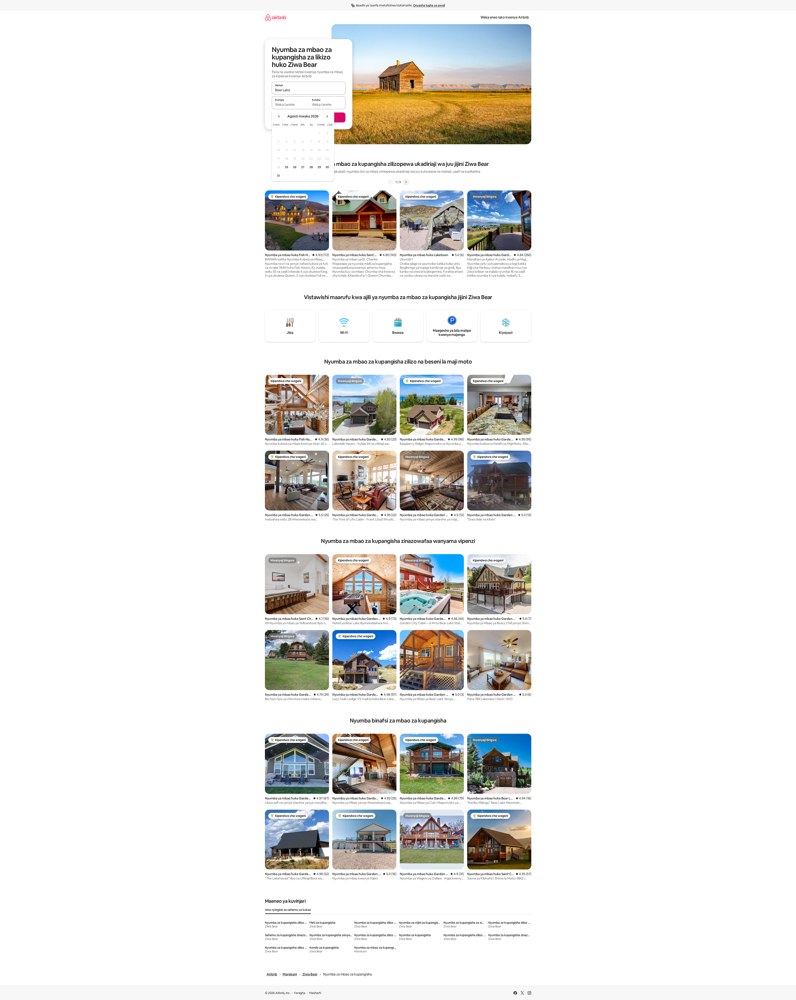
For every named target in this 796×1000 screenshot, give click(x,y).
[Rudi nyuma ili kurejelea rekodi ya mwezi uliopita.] (279, 116)
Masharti (315, 993)
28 (311, 167)
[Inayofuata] (405, 182)
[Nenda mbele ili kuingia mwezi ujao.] (327, 116)
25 (286, 167)
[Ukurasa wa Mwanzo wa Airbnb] (275, 17)
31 (278, 176)
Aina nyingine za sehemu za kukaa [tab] (288, 910)
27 (302, 167)
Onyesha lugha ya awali (429, 5)
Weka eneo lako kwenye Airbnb (505, 17)
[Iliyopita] (390, 182)
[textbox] (290, 104)
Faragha (299, 993)
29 (319, 167)
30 (327, 167)
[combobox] (308, 90)
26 (294, 167)
